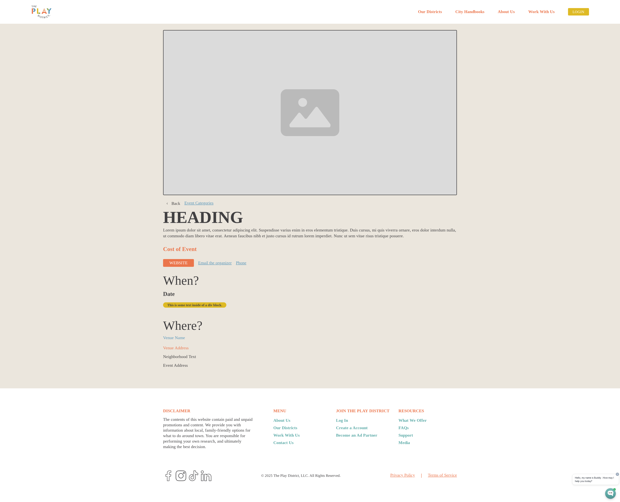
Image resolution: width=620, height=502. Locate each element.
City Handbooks (469, 11)
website (178, 263)
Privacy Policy (402, 475)
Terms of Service (442, 475)
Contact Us (283, 442)
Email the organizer (215, 263)
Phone (241, 263)
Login (578, 12)
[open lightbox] (310, 112)
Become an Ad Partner (356, 435)
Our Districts (430, 11)
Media (404, 442)
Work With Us (541, 11)
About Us (506, 11)
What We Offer (412, 420)
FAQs (403, 427)
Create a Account (352, 427)
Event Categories (198, 203)
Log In (342, 420)
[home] (41, 12)
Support (405, 435)
